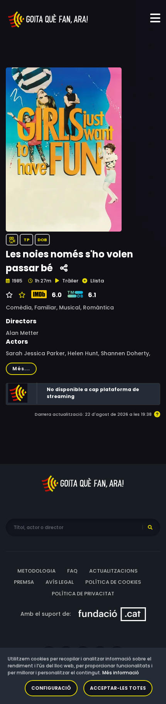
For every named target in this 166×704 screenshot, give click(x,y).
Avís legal (60, 582)
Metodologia (36, 571)
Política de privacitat (83, 593)
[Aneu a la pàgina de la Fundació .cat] (112, 614)
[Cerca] (150, 527)
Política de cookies (113, 582)
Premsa (24, 582)
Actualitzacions (113, 571)
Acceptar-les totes (118, 688)
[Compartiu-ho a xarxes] (64, 268)
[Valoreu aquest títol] (21, 295)
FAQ (72, 571)
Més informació (120, 672)
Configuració (51, 688)
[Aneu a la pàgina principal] (48, 19)
